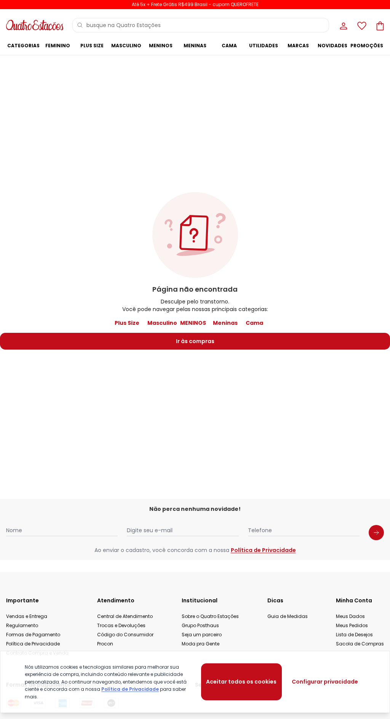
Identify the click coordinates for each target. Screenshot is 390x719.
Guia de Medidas (287, 616)
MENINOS (193, 323)
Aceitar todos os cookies (241, 681)
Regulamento (22, 625)
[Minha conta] (342, 25)
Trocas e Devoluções (121, 625)
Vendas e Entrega (26, 616)
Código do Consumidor (125, 634)
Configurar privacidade (325, 681)
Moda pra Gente (200, 643)
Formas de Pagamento (33, 634)
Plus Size (127, 323)
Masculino (162, 323)
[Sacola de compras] (379, 25)
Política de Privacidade (263, 550)
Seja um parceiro (202, 634)
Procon (105, 643)
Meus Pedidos (352, 625)
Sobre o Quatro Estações (210, 616)
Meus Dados (350, 616)
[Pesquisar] (80, 25)
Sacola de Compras (360, 643)
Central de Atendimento (125, 616)
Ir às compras (195, 341)
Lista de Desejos (354, 634)
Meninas (225, 323)
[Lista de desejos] (361, 25)
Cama (254, 323)
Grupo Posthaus (200, 625)
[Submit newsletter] (376, 532)
